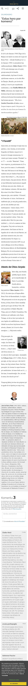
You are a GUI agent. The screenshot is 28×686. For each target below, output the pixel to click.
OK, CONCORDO (14, 683)
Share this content (17, 8)
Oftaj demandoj (17, 509)
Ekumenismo (6, 14)
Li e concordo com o (14, 521)
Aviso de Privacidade (19, 521)
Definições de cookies (14, 680)
